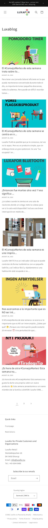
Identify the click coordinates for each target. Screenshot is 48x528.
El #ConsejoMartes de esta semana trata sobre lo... (21, 69)
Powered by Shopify (24, 515)
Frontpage (9, 426)
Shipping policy (37, 519)
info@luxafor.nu (18, 460)
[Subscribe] (37, 478)
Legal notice (33, 522)
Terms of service (24, 519)
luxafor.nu (14, 515)
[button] (5, 12)
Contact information (20, 522)
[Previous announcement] (5, 3)
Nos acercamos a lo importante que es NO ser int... (24, 310)
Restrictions (10, 432)
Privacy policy (12, 519)
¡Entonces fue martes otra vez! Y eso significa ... (22, 192)
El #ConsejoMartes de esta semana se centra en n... (23, 132)
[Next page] (31, 403)
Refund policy (37, 515)
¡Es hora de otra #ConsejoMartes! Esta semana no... (23, 370)
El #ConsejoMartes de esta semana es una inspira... (23, 251)
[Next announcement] (43, 3)
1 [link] (17, 403)
